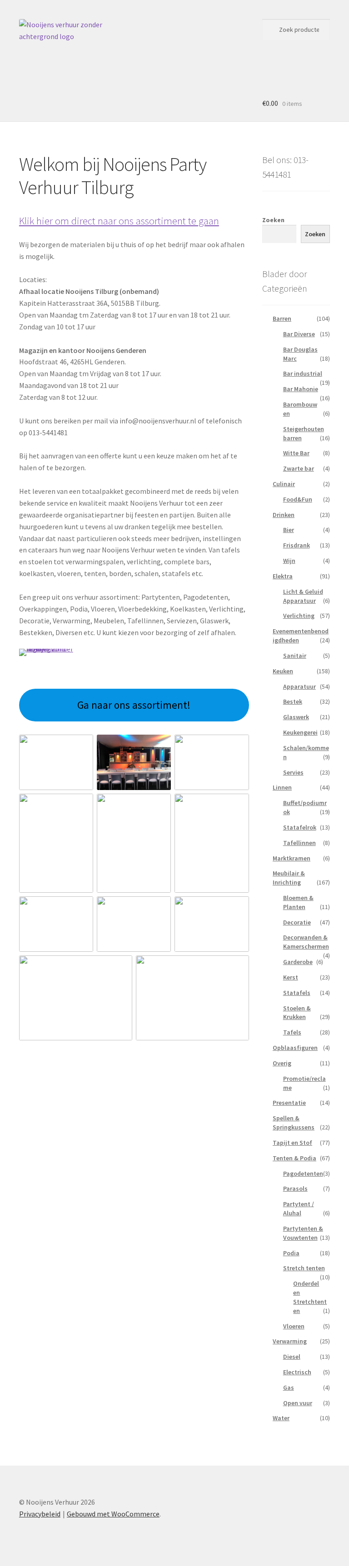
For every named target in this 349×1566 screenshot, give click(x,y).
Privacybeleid (39, 1513)
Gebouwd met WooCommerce (113, 1513)
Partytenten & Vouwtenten (303, 1233)
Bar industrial (302, 373)
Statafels (296, 993)
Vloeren (293, 1326)
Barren (282, 318)
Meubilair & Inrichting (289, 877)
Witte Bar (296, 453)
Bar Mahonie (300, 389)
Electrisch (297, 1372)
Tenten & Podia (294, 1158)
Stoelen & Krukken (297, 1012)
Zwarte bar (298, 468)
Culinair (284, 484)
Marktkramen (291, 858)
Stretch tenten (304, 1268)
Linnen (282, 787)
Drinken (283, 515)
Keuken (283, 671)
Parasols (295, 1188)
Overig (282, 1063)
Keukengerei (300, 732)
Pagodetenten (303, 1173)
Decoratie (297, 922)
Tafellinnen (299, 843)
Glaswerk (296, 717)
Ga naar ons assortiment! (133, 704)
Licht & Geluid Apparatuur (303, 596)
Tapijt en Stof (292, 1142)
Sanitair (294, 655)
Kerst (290, 977)
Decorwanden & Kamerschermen (306, 941)
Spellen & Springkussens (293, 1122)
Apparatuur (299, 686)
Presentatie (289, 1103)
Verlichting (298, 615)
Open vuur (297, 1403)
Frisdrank (296, 545)
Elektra (283, 576)
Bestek (292, 701)
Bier (288, 530)
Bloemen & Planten (298, 902)
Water (281, 1418)
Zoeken (273, 220)
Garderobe (298, 962)
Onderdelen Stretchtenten (310, 1296)
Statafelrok (299, 827)
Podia (291, 1253)
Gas (288, 1387)
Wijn (289, 561)
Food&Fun (297, 499)
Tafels (292, 1032)
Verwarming (290, 1341)
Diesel (291, 1356)
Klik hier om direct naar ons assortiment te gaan (119, 220)
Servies (293, 772)
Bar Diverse (299, 334)
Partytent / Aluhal (298, 1208)
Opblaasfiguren (295, 1048)
